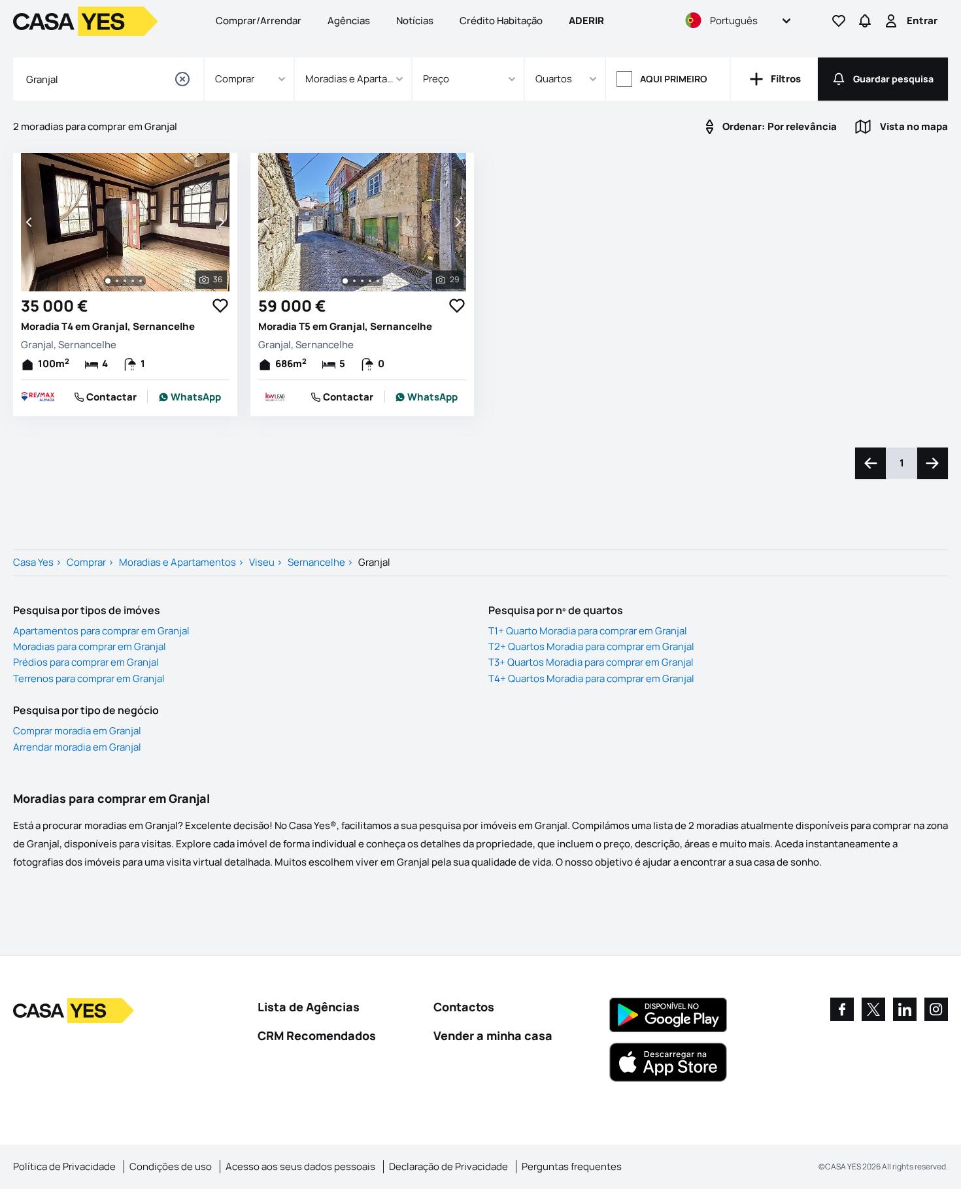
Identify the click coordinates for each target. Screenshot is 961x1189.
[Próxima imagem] (220, 222)
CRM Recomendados (317, 1035)
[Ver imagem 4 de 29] (370, 281)
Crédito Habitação (501, 20)
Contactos (463, 1007)
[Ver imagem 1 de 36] (107, 281)
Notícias (414, 20)
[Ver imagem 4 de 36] (132, 281)
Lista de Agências (309, 1007)
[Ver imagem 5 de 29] (378, 281)
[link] (189, 397)
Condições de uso (170, 1166)
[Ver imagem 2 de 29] (354, 281)
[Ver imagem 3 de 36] (125, 281)
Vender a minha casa (492, 1035)
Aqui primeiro (673, 79)
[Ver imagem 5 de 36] (140, 281)
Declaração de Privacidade (448, 1166)
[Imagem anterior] (30, 222)
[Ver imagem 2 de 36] (117, 281)
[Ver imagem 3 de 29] (362, 281)
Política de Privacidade (64, 1166)
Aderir (586, 20)
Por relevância (779, 126)
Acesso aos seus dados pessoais (300, 1166)
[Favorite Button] (220, 306)
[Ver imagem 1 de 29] (345, 281)
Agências (349, 20)
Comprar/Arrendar (258, 20)
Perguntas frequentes (572, 1166)
